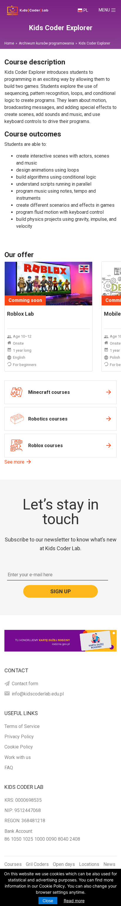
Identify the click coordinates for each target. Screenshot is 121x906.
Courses (13, 864)
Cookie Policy (18, 747)
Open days (64, 864)
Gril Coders (37, 864)
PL (85, 10)
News (109, 864)
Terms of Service (22, 726)
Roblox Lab (20, 314)
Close (48, 900)
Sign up (60, 591)
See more (14, 462)
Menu (109, 9)
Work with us (17, 757)
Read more (74, 900)
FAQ (8, 767)
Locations (89, 864)
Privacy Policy (19, 736)
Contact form (25, 683)
